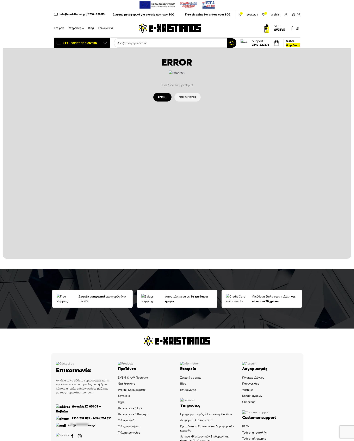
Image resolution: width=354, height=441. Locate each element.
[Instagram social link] (297, 28)
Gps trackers (126, 383)
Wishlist (247, 390)
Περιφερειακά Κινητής (132, 414)
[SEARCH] (231, 43)
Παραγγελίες (250, 383)
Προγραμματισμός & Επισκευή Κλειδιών (206, 414)
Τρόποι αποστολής (254, 432)
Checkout (248, 402)
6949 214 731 (102, 418)
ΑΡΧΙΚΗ (162, 97)
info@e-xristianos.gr (73, 14)
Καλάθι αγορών (252, 396)
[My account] (286, 14)
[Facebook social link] (292, 28)
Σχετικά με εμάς (190, 377)
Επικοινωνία (188, 390)
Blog (183, 383)
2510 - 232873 (96, 14)
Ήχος (121, 402)
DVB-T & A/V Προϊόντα (133, 377)
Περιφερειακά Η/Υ (130, 408)
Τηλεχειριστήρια (128, 426)
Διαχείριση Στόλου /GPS (196, 420)
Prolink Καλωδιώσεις (131, 390)
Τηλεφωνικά (126, 420)
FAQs (245, 426)
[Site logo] (170, 28)
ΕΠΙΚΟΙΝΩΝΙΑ (188, 97)
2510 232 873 (80, 418)
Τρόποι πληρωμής (254, 438)
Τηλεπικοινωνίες (129, 432)
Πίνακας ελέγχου (253, 377)
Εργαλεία (124, 396)
